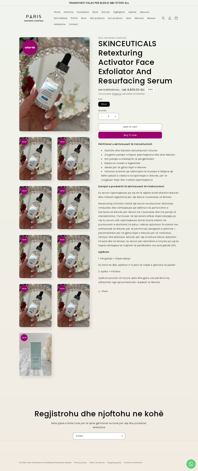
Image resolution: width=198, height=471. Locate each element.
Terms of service (97, 462)
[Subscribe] (122, 436)
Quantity (102, 110)
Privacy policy (80, 462)
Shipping (116, 94)
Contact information (133, 462)
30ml (104, 104)
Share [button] (105, 291)
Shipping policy (114, 462)
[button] (163, 18)
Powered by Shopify (63, 462)
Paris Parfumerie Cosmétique (40, 462)
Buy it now (130, 135)
